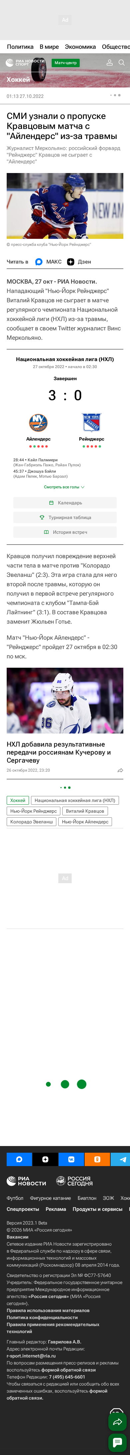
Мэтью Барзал (52, 476)
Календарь (70, 502)
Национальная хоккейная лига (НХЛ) (65, 359)
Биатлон (87, 1198)
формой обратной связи (68, 1369)
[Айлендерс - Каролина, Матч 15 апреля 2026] (46, 446)
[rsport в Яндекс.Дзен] (45, 1159)
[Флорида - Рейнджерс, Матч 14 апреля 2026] (96, 446)
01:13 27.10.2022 (25, 96)
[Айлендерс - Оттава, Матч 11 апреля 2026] (38, 446)
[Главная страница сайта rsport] (40, 62)
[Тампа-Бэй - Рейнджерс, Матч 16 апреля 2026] (100, 446)
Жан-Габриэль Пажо (34, 465)
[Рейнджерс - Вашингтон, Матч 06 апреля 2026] (84, 446)
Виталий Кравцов (85, 811)
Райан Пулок (67, 465)
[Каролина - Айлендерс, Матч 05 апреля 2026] (30, 446)
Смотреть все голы (61, 487)
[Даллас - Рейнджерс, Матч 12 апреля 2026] (92, 446)
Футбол (15, 1198)
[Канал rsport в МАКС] (19, 1159)
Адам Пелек (26, 476)
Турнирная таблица (70, 517)
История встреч (70, 532)
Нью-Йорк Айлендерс (85, 821)
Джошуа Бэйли (42, 471)
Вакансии (17, 1237)
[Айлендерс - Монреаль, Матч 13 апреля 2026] (42, 446)
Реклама (56, 1209)
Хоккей (17, 800)
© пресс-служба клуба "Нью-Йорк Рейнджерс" (49, 244)
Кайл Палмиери (43, 460)
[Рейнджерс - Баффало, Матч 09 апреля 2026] (88, 446)
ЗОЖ (108, 1198)
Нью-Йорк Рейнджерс (33, 811)
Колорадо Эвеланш (31, 821)
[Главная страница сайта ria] (7, 62)
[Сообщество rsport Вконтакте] (71, 1159)
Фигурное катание (50, 1198)
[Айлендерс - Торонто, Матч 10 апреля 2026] (34, 446)
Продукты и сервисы (97, 1209)
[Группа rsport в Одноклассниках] (97, 1159)
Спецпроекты (23, 1209)
